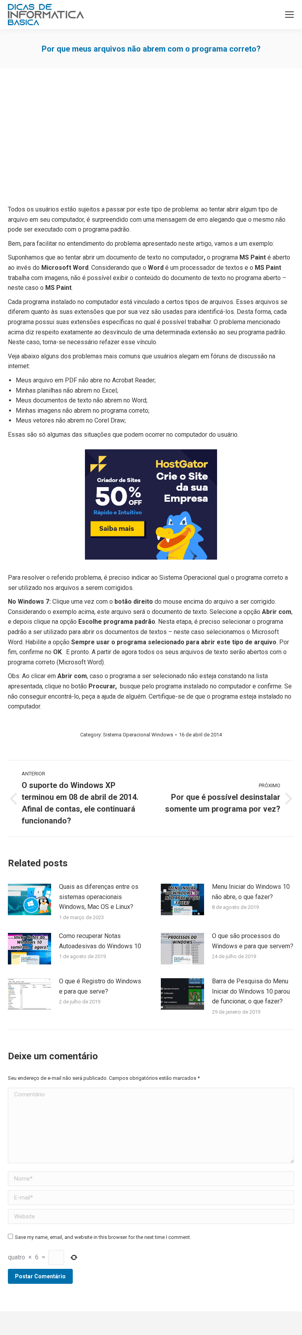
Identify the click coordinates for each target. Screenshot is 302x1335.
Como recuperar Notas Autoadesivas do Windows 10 (100, 941)
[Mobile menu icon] (289, 14)
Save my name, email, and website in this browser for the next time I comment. (103, 1237)
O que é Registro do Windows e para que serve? (100, 986)
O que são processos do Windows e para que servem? (252, 941)
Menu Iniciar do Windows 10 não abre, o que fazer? (251, 892)
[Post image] (29, 899)
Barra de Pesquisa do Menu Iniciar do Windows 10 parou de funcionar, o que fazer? (251, 991)
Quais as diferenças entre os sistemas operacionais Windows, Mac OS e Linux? (98, 896)
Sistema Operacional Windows (138, 735)
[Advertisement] (151, 139)
